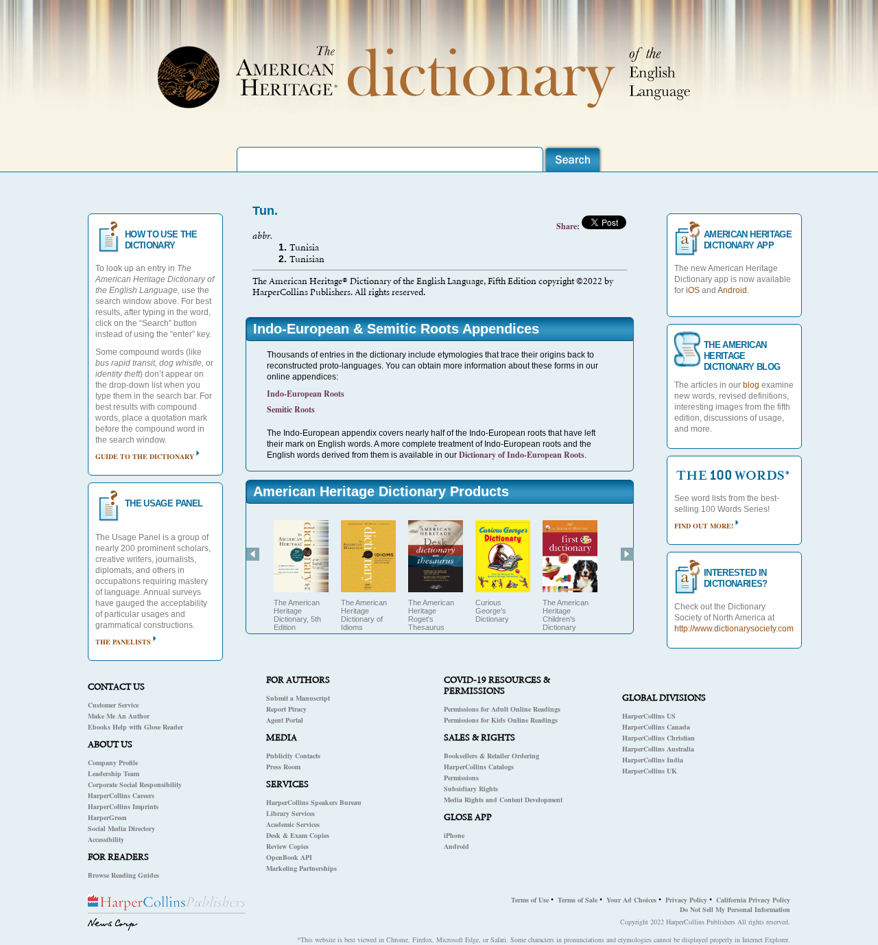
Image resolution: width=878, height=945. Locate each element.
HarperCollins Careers (121, 795)
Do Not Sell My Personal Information (735, 909)
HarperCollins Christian (658, 738)
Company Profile (113, 762)
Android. (733, 290)
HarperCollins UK (649, 770)
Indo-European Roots (305, 393)
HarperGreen (107, 817)
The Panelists (123, 641)
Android (456, 846)
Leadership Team (113, 773)
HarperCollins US (649, 716)
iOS (693, 290)
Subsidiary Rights (471, 788)
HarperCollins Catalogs (479, 766)
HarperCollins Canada (656, 727)
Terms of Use (530, 900)
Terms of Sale (577, 900)
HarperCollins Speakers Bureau (313, 802)
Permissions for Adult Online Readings (502, 709)
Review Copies (287, 846)
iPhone (454, 835)
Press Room (283, 766)
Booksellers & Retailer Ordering (491, 755)
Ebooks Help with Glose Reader (135, 727)
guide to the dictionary (144, 456)
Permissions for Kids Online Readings (501, 720)
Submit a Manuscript (298, 698)
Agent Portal (284, 720)
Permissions (461, 777)
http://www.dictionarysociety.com (734, 628)
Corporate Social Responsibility (135, 784)
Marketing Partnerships (301, 868)
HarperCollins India (652, 760)
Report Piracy (286, 709)
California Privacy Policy (753, 900)
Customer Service (113, 705)
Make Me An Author (119, 716)
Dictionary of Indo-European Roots (521, 454)
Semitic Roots (291, 409)
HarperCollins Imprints (123, 806)
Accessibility (106, 839)
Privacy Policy (686, 900)
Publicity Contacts (293, 755)
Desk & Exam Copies (297, 835)
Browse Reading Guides (123, 875)
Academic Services (293, 824)
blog (751, 385)
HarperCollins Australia (658, 749)
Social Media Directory (121, 828)
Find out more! (703, 525)
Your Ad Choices (631, 900)
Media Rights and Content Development (503, 799)
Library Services (290, 813)
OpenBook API (289, 857)
